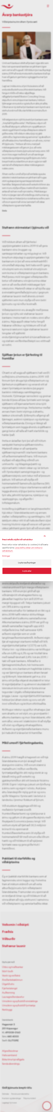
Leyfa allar (27, 571)
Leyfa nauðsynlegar (27, 562)
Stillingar (6, 556)
